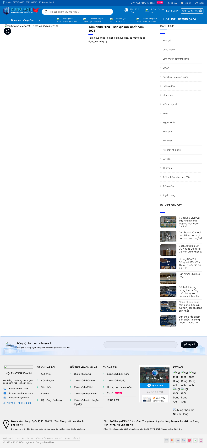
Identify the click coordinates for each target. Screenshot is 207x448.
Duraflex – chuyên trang (176, 77)
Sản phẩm (46, 387)
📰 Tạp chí (186, 2)
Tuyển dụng (169, 195)
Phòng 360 (172, 2)
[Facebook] (177, 378)
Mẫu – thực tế (170, 104)
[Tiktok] (177, 395)
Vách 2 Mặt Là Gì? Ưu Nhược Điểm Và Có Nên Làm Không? (190, 248)
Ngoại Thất (169, 122)
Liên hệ (45, 393)
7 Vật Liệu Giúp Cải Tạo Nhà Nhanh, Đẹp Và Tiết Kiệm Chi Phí (189, 222)
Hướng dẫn (169, 86)
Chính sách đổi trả (83, 387)
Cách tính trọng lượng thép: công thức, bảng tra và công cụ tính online (189, 292)
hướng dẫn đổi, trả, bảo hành (126, 429)
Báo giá (167, 40)
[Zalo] (193, 378)
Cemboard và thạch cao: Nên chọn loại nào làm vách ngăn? (190, 235)
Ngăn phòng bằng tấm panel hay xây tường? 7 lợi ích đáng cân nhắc (190, 306)
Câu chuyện (47, 380)
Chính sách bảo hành (85, 393)
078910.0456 (186, 19)
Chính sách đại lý (116, 380)
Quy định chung (82, 373)
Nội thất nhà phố (172, 149)
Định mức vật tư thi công (143, 2)
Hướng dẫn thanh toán (119, 387)
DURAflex (199, 2)
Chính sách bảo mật (85, 380)
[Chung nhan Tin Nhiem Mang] (185, 411)
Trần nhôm (168, 186)
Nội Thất (167, 140)
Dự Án (166, 67)
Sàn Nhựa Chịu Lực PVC (189, 275)
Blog (67, 438)
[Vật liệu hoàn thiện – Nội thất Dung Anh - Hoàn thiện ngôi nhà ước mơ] (19, 10)
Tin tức (110, 393)
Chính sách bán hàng (118, 373)
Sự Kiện (166, 158)
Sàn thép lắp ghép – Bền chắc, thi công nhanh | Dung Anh (190, 319)
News (166, 113)
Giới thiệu (46, 373)
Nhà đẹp (167, 131)
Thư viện (167, 168)
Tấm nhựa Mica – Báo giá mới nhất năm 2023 (116, 28)
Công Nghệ (169, 49)
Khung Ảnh (168, 95)
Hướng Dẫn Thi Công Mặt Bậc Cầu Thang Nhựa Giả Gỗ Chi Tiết (190, 263)
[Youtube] (185, 378)
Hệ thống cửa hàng (51, 400)
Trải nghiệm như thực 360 (176, 177)
